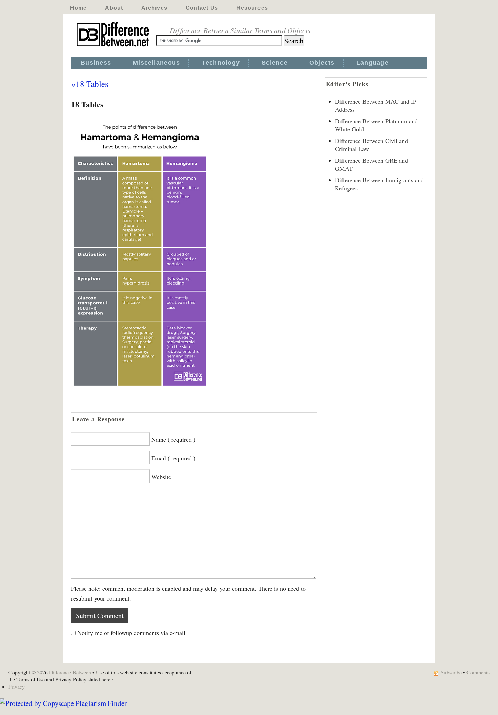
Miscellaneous (156, 62)
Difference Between (70, 672)
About (114, 8)
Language (372, 62)
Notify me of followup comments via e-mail (131, 633)
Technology (221, 62)
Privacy (16, 686)
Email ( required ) (173, 458)
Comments (478, 672)
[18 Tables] (194, 251)
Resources (252, 8)
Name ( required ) (173, 439)
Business (96, 62)
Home (78, 8)
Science (275, 62)
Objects (322, 62)
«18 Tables (89, 83)
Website (161, 476)
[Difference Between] (113, 47)
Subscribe (451, 672)
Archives (154, 8)
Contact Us (202, 8)
